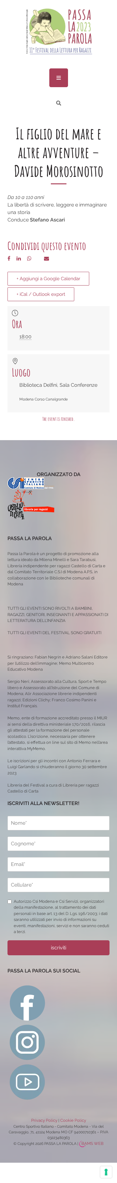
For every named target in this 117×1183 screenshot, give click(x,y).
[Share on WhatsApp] (29, 258)
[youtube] (27, 1081)
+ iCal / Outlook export (41, 294)
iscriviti (58, 948)
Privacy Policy (44, 1120)
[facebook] (27, 1002)
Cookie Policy (73, 1120)
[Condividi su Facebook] (8, 258)
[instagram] (27, 1042)
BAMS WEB (92, 1143)
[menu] (58, 77)
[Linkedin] (19, 258)
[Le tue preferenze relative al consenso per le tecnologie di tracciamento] (106, 1172)
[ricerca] (58, 103)
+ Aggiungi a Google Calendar (48, 278)
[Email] (46, 258)
